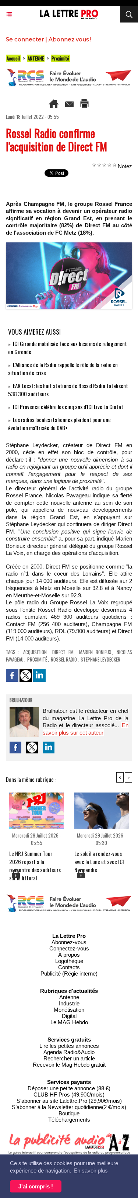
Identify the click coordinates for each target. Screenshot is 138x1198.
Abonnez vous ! (70, 39)
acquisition (35, 652)
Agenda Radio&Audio (69, 1052)
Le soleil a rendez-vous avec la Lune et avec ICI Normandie (99, 858)
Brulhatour (21, 700)
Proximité (60, 58)
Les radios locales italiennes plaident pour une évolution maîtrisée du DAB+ (59, 423)
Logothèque (69, 961)
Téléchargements (69, 1119)
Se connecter (25, 39)
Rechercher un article (69, 1058)
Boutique (69, 1113)
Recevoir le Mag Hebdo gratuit (69, 1064)
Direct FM (63, 652)
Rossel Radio (64, 659)
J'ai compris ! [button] (35, 1186)
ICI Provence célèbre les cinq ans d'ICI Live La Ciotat (68, 407)
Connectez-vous (69, 948)
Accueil (13, 58)
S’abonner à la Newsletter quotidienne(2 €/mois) (69, 1107)
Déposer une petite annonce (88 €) (69, 1088)
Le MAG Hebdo (69, 1022)
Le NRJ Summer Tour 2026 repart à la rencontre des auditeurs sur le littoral (35, 858)
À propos (69, 955)
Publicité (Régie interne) (69, 973)
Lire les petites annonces (69, 1046)
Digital (69, 1016)
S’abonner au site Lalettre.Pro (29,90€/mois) (69, 1101)
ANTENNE (36, 58)
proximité (37, 659)
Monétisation (69, 1010)
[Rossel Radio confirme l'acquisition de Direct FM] (69, 245)
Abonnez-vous (69, 942)
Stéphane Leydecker (100, 659)
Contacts (69, 967)
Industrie (69, 1003)
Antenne (69, 997)
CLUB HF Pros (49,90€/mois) (69, 1094)
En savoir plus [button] (91, 1170)
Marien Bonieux (95, 652)
